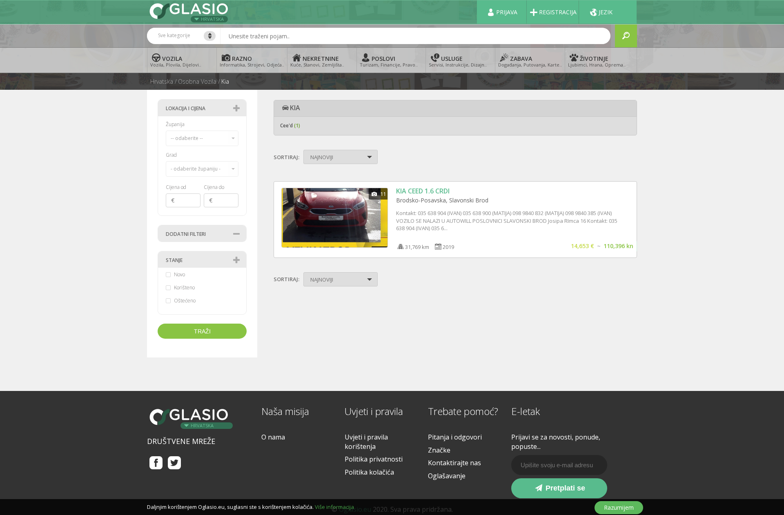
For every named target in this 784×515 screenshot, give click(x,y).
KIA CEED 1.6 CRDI (423, 190)
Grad (171, 154)
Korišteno (184, 287)
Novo (179, 274)
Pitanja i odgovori (455, 437)
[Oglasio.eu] (190, 12)
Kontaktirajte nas (454, 462)
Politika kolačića (369, 472)
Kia (225, 81)
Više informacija (334, 507)
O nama (273, 437)
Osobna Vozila (197, 81)
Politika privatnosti (374, 459)
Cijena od (176, 187)
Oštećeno (185, 300)
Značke (439, 450)
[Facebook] (156, 462)
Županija (175, 124)
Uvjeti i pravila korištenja (366, 442)
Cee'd (290, 125)
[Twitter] (174, 462)
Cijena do (214, 187)
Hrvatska (212, 19)
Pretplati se (564, 488)
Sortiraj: (286, 157)
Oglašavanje (447, 475)
